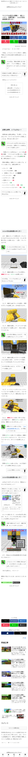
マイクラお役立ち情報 (7, 582)
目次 (12, 85)
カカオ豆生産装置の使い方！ (14, 92)
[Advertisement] (14, 112)
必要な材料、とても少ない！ (14, 88)
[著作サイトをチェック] (7, 633)
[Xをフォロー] (20, 633)
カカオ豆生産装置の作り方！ (14, 90)
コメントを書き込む (14, 728)
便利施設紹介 (17, 582)
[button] (22, 41)
